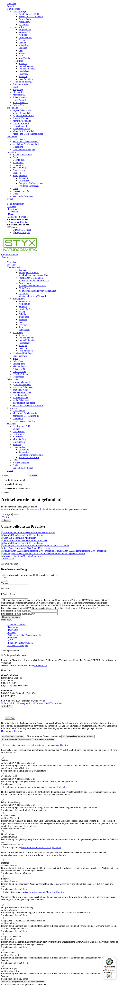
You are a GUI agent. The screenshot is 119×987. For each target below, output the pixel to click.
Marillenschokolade (22, 121)
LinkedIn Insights (9, 968)
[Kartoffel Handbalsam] (12, 535)
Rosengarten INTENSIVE (31, 16)
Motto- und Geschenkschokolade (28, 134)
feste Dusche (24, 58)
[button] (12, 227)
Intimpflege (24, 45)
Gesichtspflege (19, 11)
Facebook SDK (8, 815)
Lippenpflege (19, 92)
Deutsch (27, 230)
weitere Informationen (46, 745)
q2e (43, 700)
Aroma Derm (25, 19)
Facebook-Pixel (8, 952)
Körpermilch (24, 32)
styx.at (10, 199)
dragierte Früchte (20, 118)
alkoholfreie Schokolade (24, 131)
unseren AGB (40, 665)
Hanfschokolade (20, 126)
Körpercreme (25, 29)
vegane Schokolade (22, 110)
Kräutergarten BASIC (29, 14)
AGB (10, 640)
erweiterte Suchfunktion (41, 509)
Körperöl (23, 35)
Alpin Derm (24, 22)
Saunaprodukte (20, 175)
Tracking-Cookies (12, 847)
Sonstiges (11, 152)
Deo (20, 50)
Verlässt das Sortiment (23, 196)
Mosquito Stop (19, 167)
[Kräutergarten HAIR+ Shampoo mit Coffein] (22, 553)
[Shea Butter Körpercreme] (14, 548)
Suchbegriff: (6, 514)
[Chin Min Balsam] (10, 538)
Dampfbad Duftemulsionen (31, 183)
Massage (23, 53)
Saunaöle (17, 173)
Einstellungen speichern (23, 982)
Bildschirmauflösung (10, 802)
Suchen (33, 476)
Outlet (15, 193)
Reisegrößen (18, 105)
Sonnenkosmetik (20, 84)
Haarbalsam (24, 71)
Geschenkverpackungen (24, 149)
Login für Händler (15, 204)
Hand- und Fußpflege (23, 81)
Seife (21, 55)
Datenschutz (13, 627)
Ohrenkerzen (19, 170)
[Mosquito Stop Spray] (12, 556)
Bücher (16, 157)
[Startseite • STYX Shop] (20, 252)
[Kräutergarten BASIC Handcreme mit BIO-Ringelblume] (28, 551)
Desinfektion (19, 160)
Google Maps (7, 834)
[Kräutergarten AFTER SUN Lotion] (18, 545)
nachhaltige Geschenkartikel (26, 144)
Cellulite (22, 42)
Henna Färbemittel (27, 68)
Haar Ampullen (26, 79)
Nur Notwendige (78, 736)
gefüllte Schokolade (22, 113)
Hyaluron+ (24, 24)
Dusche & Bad (25, 37)
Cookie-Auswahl (9, 776)
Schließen (10, 718)
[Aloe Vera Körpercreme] (13, 540)
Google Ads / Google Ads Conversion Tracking (23, 920)
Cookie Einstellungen (17, 645)
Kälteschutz (18, 162)
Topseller (11, 6)
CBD (15, 188)
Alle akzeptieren (12, 736)
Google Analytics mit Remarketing (17, 907)
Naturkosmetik (13, 9)
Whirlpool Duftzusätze (29, 186)
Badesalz (23, 48)
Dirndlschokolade (21, 123)
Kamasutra (18, 165)
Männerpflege (19, 94)
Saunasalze (24, 180)
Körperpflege (19, 27)
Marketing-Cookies (13, 892)
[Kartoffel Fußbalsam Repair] (15, 532)
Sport (15, 87)
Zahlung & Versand (16, 624)
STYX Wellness (20, 102)
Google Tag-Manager (11, 936)
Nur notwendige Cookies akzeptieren (44, 736)
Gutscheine (18, 147)
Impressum (12, 630)
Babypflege (18, 89)
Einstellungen (28, 739)
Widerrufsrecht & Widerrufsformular (24, 635)
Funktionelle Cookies (14, 787)
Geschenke (12, 136)
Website (4, 760)
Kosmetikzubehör (21, 191)
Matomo (5, 863)
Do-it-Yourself (19, 100)
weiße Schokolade (21, 128)
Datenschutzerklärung (11, 731)
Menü (5, 257)
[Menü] (114, 958)
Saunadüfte (24, 178)
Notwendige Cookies (14, 745)
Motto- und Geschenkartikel (25, 141)
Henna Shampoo (26, 66)
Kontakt (11, 632)
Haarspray (23, 74)
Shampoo (23, 63)
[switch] (109, 976)
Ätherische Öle (20, 97)
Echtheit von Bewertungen (20, 643)
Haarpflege (18, 61)
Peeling (22, 40)
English (26, 232)
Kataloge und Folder (22, 154)
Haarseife (23, 76)
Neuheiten (11, 3)
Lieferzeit (12, 637)
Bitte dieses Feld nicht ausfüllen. (16, 610)
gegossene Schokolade (23, 115)
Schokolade (12, 107)
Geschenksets (19, 139)
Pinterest (5, 878)
